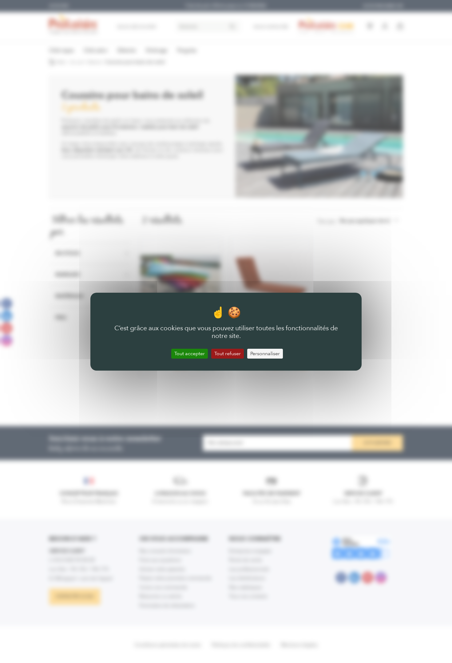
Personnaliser (265, 353)
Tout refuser (227, 353)
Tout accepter (189, 353)
